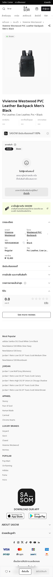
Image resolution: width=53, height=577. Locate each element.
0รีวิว (46, 303)
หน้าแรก (5, 22)
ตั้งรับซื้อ (26, 193)
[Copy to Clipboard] (24, 243)
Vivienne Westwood (32, 22)
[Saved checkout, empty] (36, 9)
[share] (49, 26)
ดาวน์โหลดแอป (20, 2)
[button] (3, 8)
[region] (26, 63)
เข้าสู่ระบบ (46, 8)
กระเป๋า (16, 22)
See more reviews (26, 314)
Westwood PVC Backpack (34, 234)
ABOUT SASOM (10, 525)
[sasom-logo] (26, 8)
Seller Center (7, 2)
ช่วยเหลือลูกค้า (8, 533)
